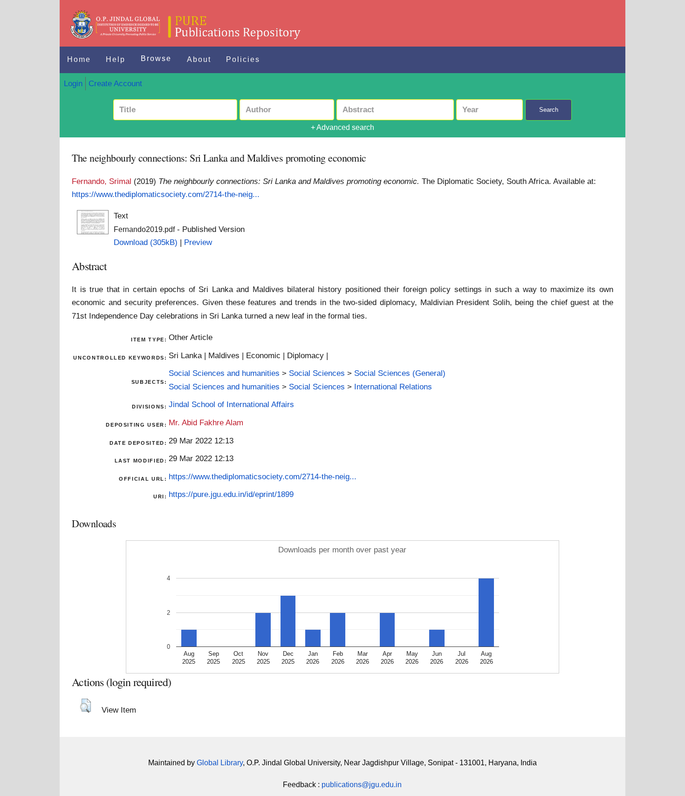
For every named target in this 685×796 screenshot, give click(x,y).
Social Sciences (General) (399, 373)
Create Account (115, 83)
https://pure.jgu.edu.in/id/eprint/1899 (231, 494)
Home (79, 59)
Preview (198, 242)
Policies (243, 59)
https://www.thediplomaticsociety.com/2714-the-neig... (166, 194)
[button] (85, 706)
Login (73, 83)
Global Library (220, 763)
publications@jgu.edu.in (362, 785)
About (199, 59)
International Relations (393, 386)
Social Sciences (317, 373)
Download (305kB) (146, 242)
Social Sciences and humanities (224, 373)
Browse (156, 58)
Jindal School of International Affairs (231, 404)
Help (115, 59)
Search (548, 109)
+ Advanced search (342, 127)
